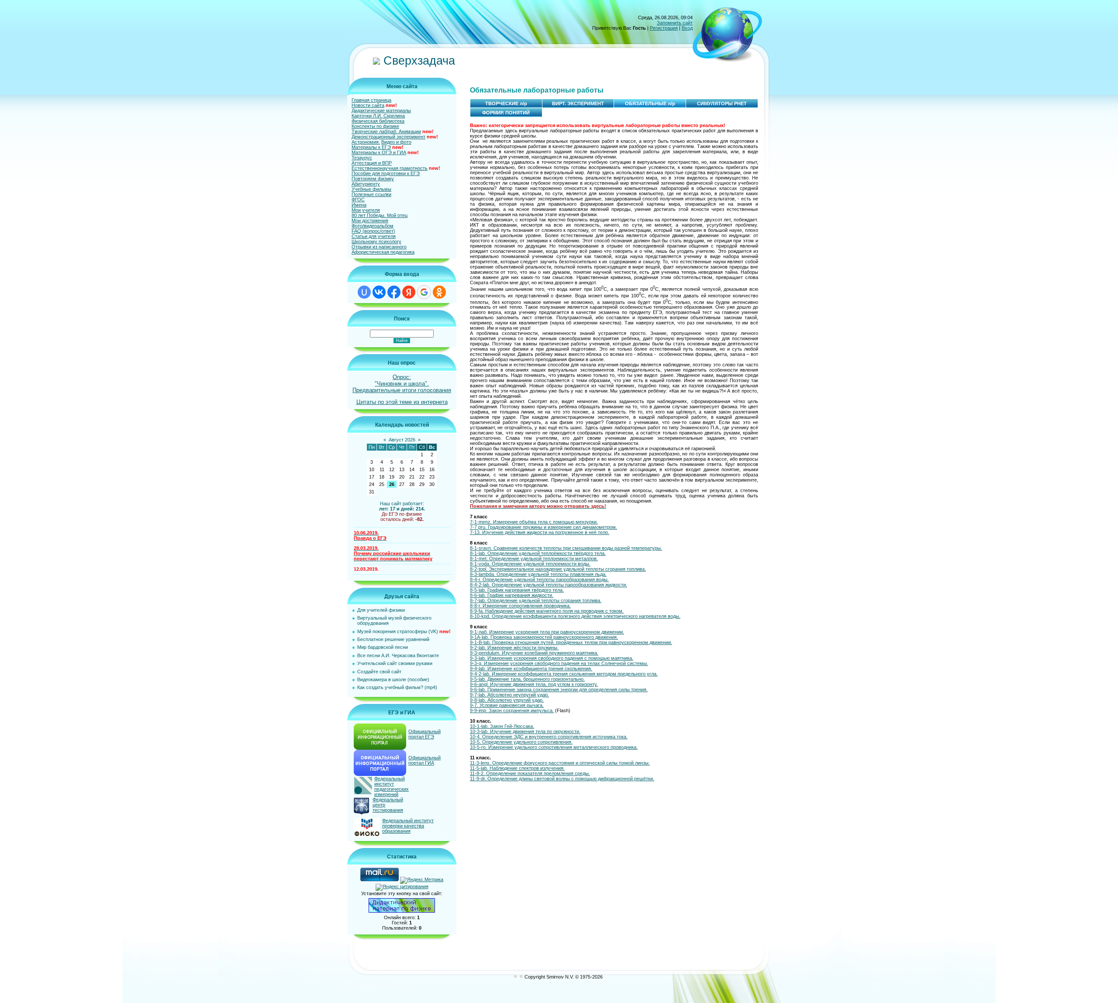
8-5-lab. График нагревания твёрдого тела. (517, 590)
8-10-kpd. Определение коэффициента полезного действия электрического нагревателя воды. (575, 616)
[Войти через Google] (424, 292)
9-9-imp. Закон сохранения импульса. (512, 710)
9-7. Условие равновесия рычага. (507, 705)
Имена (359, 204)
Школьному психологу (376, 241)
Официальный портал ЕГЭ (424, 734)
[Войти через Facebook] (393, 292)
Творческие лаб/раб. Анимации (386, 131)
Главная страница (371, 100)
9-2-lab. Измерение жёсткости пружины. (514, 647)
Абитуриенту (366, 183)
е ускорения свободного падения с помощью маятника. (571, 658)
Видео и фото (396, 142)
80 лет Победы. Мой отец (379, 215)
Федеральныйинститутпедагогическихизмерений (391, 786)
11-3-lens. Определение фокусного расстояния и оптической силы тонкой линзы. (560, 762)
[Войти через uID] (364, 292)
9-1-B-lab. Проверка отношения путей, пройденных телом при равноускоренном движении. (571, 642)
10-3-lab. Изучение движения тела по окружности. (525, 731)
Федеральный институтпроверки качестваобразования (408, 826)
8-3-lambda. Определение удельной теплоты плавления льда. (538, 574)
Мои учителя (366, 210)
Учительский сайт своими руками (394, 663)
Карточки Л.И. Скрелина (378, 115)
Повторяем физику (373, 178)
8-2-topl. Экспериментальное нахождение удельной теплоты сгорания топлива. (558, 569)
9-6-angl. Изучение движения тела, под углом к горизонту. (534, 684)
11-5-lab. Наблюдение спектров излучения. (517, 768)
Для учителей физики (381, 610)
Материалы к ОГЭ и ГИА (379, 152)
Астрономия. (366, 142)
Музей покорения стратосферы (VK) (397, 631)
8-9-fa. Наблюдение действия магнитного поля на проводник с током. (547, 611)
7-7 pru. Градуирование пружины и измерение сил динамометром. (543, 527)
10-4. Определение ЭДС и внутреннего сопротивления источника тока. (549, 736)
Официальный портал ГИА (424, 760)
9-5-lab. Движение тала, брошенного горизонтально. (527, 679)
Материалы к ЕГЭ (371, 147)
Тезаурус (362, 157)
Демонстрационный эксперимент (388, 136)
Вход (687, 28)
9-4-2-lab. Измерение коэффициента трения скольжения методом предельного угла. (564, 673)
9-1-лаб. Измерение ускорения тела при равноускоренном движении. (547, 631)
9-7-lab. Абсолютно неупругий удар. (509, 694)
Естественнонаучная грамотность (390, 168)
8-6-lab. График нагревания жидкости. (511, 595)
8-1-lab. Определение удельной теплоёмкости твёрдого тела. (538, 553)
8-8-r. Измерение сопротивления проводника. (520, 605)
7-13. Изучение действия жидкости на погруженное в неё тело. (539, 532)
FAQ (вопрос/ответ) (373, 231)
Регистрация (664, 28)
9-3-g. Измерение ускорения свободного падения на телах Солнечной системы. (559, 663)
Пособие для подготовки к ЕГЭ (386, 173)
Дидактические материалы (381, 110)
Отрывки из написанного (379, 246)
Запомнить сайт (675, 22)
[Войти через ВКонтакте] (379, 292)
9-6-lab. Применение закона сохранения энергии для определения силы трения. (559, 689)
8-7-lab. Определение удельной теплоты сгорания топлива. (535, 600)
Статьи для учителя (374, 236)
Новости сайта (368, 105)
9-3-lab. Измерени (490, 658)
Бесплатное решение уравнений (393, 639)
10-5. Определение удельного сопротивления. (521, 741)
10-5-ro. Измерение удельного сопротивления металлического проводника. (554, 747)
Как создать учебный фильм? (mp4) (397, 687)
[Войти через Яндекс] (408, 292)
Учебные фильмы (371, 189)
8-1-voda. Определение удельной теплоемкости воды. (530, 563)
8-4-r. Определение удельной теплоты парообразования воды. (539, 579)
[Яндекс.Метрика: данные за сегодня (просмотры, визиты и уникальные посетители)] (421, 880)
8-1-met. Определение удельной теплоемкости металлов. (534, 558)
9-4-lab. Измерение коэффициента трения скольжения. (531, 668)
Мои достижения (370, 220)
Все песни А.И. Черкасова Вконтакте (398, 655)
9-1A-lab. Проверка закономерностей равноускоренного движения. (544, 637)
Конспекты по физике (375, 126)
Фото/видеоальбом (372, 225)
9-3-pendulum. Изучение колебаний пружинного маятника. (534, 652)
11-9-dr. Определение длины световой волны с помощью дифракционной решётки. (562, 778)
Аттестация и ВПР (372, 162)
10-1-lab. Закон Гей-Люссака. (502, 726)
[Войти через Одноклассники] (439, 292)
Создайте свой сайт (379, 671)
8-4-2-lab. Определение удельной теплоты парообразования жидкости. (548, 584)
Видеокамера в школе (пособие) (393, 679)
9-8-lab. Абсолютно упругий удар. (507, 700)
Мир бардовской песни (382, 647)
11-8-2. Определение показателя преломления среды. (530, 773)
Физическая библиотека (378, 121)
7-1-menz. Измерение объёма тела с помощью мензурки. (534, 521)
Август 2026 (402, 439)
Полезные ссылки (371, 194)
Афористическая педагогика (383, 252)
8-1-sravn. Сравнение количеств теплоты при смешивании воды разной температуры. (566, 548)
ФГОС (358, 199)
